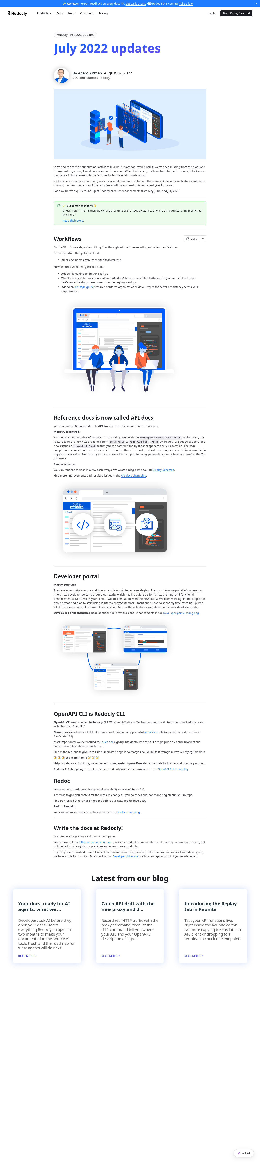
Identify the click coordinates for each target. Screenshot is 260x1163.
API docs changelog (133, 475)
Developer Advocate (125, 856)
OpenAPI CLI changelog (173, 769)
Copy (194, 238)
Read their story (73, 220)
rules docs (108, 742)
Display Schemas (163, 470)
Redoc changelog (129, 812)
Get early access (136, 3)
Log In (212, 13)
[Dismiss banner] (256, 4)
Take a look (186, 3)
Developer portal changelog (181, 613)
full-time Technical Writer (95, 842)
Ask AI (246, 1153)
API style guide (84, 287)
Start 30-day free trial (236, 13)
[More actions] (203, 238)
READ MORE (26, 956)
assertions (151, 732)
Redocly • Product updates (75, 35)
